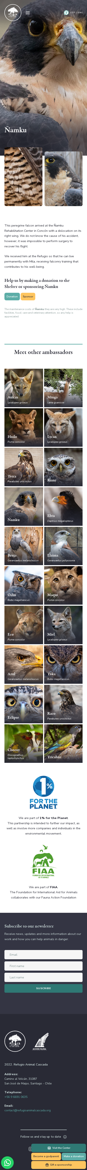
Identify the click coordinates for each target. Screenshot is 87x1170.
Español (72, 12)
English (80, 12)
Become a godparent (46, 1156)
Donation (12, 296)
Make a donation (74, 1156)
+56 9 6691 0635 (15, 1097)
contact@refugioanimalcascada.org (27, 1110)
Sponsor (28, 296)
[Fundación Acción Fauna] (40, 1042)
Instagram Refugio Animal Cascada (31, 1149)
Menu (27, 13)
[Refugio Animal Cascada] (12, 12)
